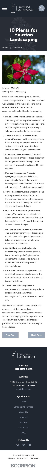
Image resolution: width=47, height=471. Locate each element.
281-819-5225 (23, 369)
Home (23, 401)
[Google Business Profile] (17, 445)
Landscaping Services (23, 406)
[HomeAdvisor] (23, 445)
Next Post (36, 335)
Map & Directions (23, 389)
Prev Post (10, 335)
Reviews (23, 417)
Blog (24, 432)
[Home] (22, 8)
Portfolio (23, 422)
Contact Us (23, 427)
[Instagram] (29, 445)
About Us (23, 412)
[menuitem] (11, 458)
